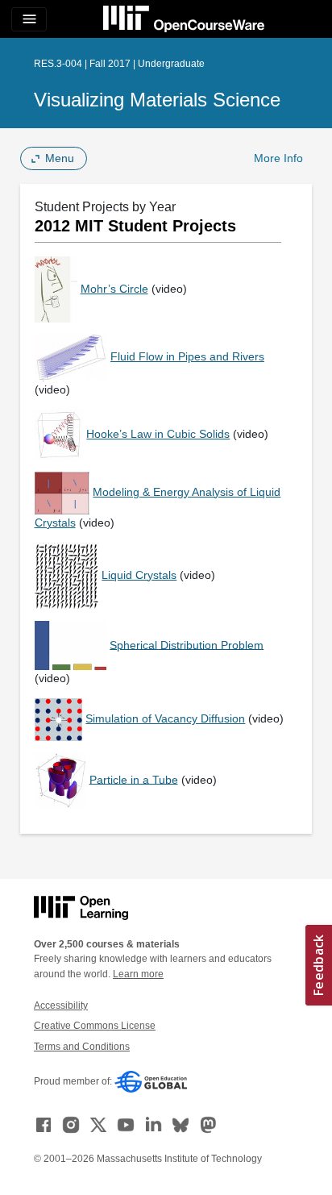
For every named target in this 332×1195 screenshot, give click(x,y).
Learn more (138, 974)
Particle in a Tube (133, 778)
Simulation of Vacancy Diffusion (165, 718)
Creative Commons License (95, 1025)
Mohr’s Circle (114, 288)
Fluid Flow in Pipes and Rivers (187, 356)
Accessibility (61, 1005)
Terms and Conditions (82, 1046)
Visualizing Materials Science (157, 99)
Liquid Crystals (139, 574)
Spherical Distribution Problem (187, 644)
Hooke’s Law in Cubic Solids (158, 433)
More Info (278, 158)
